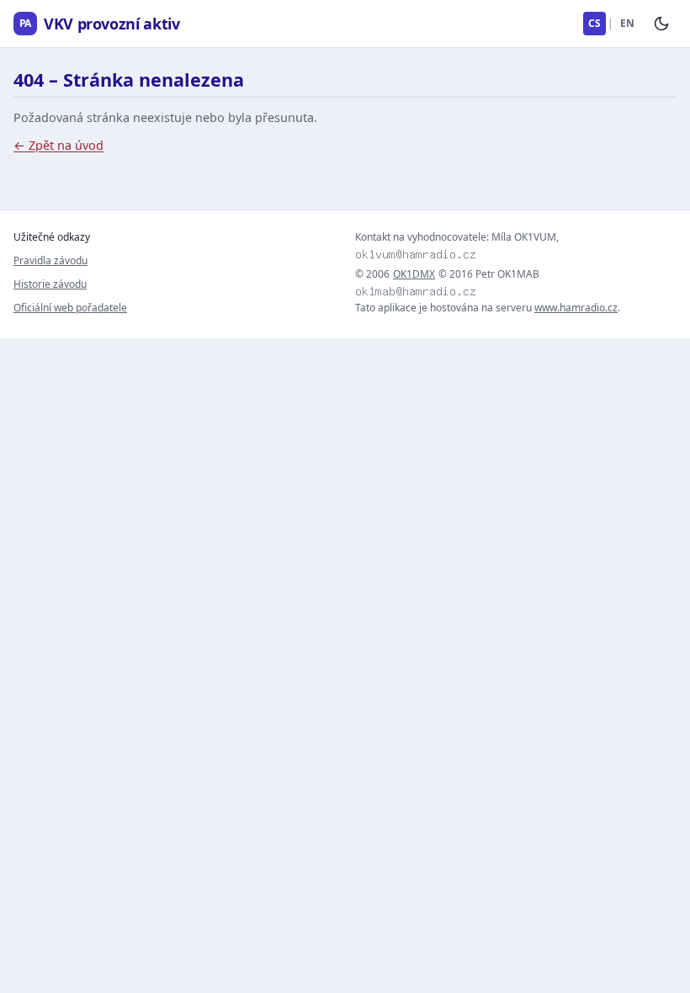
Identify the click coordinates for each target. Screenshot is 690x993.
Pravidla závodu (50, 260)
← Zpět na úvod (58, 145)
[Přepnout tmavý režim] (661, 23)
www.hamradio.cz (576, 307)
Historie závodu (50, 284)
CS (594, 23)
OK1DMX (414, 274)
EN (627, 23)
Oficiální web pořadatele (70, 307)
